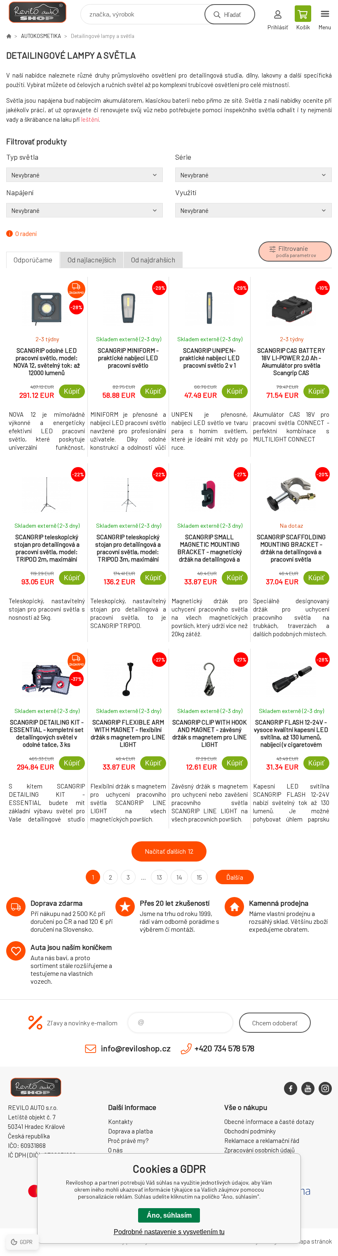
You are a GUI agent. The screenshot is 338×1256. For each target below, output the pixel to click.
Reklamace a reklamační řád (261, 1140)
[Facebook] (290, 1088)
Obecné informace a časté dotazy (269, 1121)
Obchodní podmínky (250, 1131)
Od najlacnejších (92, 259)
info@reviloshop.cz (136, 1048)
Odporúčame (33, 259)
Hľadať (232, 14)
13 (159, 877)
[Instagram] (325, 1088)
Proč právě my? (128, 1140)
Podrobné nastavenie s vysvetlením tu (169, 1231)
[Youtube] (308, 1088)
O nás (115, 1150)
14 (179, 877)
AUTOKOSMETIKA (41, 36)
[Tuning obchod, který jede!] (8, 35)
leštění (90, 119)
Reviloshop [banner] (42, 12)
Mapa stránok (314, 1241)
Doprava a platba (130, 1131)
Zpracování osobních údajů (259, 1150)
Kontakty (120, 1121)
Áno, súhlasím (169, 1215)
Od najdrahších (153, 259)
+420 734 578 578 (224, 1048)
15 (199, 877)
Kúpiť (72, 391)
